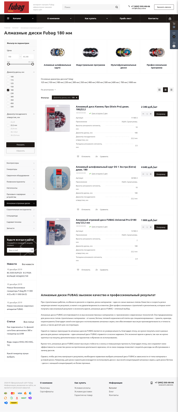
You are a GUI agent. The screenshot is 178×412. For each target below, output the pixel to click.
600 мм (115, 82)
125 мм (44, 82)
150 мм (52, 82)
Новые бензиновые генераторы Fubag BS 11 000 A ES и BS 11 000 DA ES (20, 290)
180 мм (60, 82)
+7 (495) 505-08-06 (140, 6)
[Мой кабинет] (170, 18)
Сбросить (20, 151)
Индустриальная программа (90, 64)
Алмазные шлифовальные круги (57, 66)
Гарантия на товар (83, 395)
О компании (46, 382)
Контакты (113, 395)
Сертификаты (46, 391)
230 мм (68, 82)
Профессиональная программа (157, 66)
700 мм (124, 82)
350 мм (84, 82)
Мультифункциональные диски (123, 66)
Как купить (80, 382)
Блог (111, 391)
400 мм (91, 82)
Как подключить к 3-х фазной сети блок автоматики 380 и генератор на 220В (20, 330)
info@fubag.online (139, 8)
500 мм (107, 82)
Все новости (28, 264)
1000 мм (132, 82)
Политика (45, 387)
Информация (115, 382)
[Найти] (116, 7)
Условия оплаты (82, 387)
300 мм (76, 82)
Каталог (113, 387)
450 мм (99, 82)
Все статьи (29, 321)
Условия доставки (83, 391)
